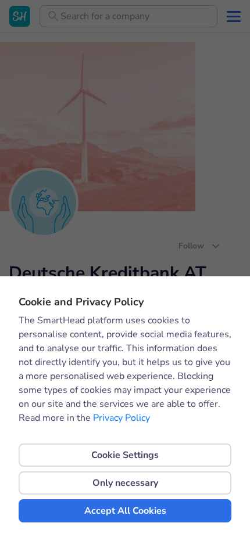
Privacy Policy (121, 418)
